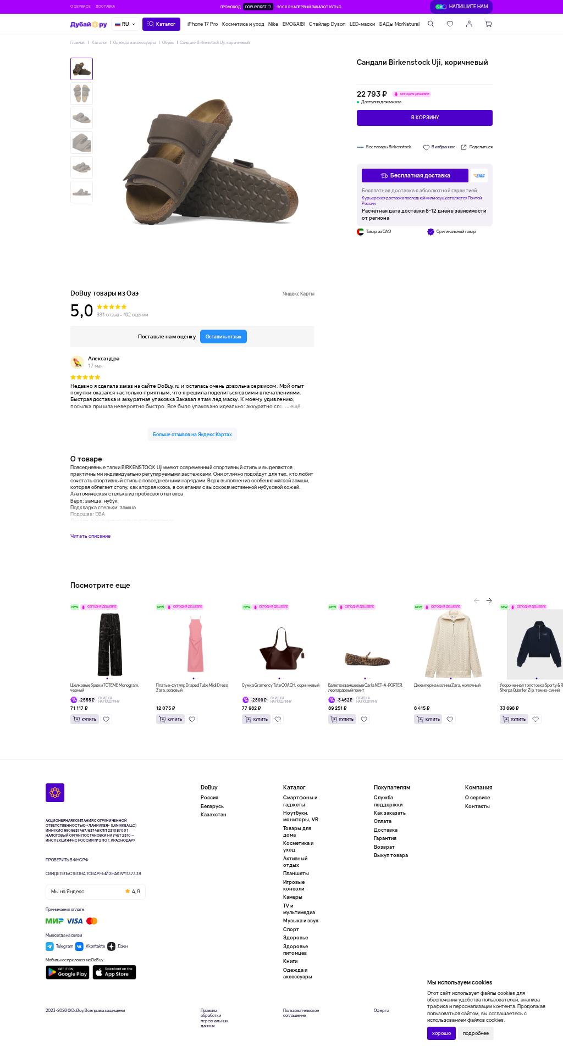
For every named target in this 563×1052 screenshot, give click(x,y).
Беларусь (212, 806)
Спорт (291, 929)
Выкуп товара (391, 855)
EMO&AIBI (294, 23)
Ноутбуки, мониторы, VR (300, 816)
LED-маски (362, 23)
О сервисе (80, 6)
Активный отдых (295, 862)
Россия (209, 797)
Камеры (292, 896)
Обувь (168, 42)
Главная (77, 42)
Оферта (381, 1010)
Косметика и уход (243, 23)
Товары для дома (297, 831)
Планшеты (296, 873)
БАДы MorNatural (399, 23)
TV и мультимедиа (299, 909)
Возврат (384, 846)
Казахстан (214, 814)
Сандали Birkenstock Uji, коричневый (215, 42)
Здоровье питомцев (295, 949)
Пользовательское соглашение (301, 1013)
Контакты (477, 806)
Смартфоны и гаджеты (300, 801)
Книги (290, 961)
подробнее (476, 1033)
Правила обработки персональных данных (214, 1018)
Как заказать (390, 812)
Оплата (382, 821)
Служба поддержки (388, 801)
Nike (273, 23)
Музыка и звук (300, 920)
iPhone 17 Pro (202, 23)
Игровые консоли (294, 885)
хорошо (441, 1033)
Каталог (99, 42)
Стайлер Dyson (327, 23)
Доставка (105, 6)
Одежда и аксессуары (134, 42)
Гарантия (385, 838)
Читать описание (90, 536)
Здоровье (295, 937)
